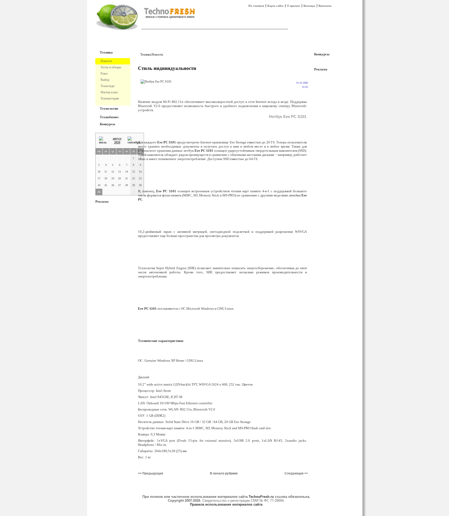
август (117, 138)
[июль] (102, 140)
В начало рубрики (223, 473)
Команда (309, 5)
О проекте (293, 5)
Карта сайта (275, 5)
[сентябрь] (134, 140)
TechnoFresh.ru (261, 497)
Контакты (325, 5)
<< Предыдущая (150, 473)
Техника (106, 52)
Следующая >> (296, 473)
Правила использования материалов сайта (226, 504)
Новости (157, 54)
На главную (256, 5)
